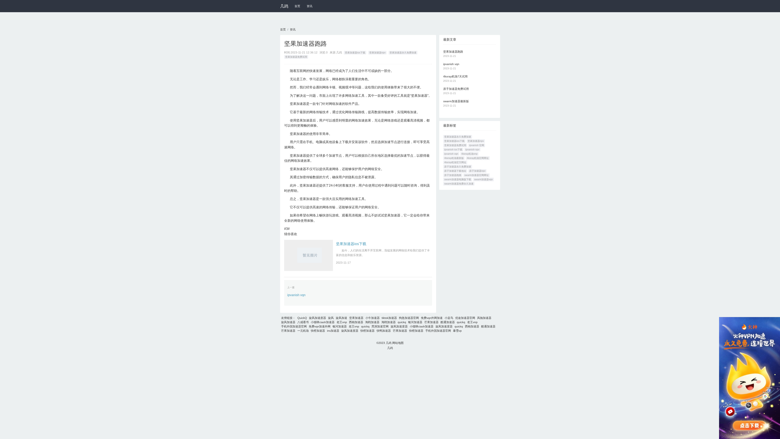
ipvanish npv (472, 149)
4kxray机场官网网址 (478, 158)
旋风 (331, 317)
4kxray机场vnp (469, 153)
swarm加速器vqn (483, 179)
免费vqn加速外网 (319, 326)
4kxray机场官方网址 (455, 162)
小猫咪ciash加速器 (323, 322)
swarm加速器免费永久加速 (458, 183)
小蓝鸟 (449, 317)
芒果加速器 (431, 322)
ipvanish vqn (296, 295)
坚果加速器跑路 (453, 51)
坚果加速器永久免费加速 (403, 52)
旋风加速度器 (317, 317)
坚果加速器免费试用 (296, 56)
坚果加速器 (356, 317)
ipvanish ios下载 (453, 149)
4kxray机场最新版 (454, 158)
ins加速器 (333, 330)
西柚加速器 (356, 322)
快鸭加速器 (384, 330)
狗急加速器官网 (409, 317)
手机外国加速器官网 (294, 326)
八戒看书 (303, 322)
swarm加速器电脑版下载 (457, 179)
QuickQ (302, 317)
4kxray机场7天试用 (455, 76)
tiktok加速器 (389, 317)
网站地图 (398, 342)
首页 (297, 6)
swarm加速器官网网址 (476, 175)
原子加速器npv (477, 171)
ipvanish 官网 (476, 145)
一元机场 (303, 330)
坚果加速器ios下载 (355, 52)
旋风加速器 (288, 322)
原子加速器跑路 (452, 175)
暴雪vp (457, 330)
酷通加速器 (448, 322)
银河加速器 (415, 322)
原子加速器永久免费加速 (457, 166)
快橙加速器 (318, 330)
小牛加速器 (372, 317)
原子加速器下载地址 (455, 171)
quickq (402, 322)
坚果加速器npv (377, 52)
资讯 (309, 6)
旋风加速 (341, 317)
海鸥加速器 (372, 322)
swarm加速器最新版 (456, 101)
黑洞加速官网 (380, 326)
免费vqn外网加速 (432, 317)
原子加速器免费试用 (456, 88)
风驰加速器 (484, 317)
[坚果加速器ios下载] (308, 255)
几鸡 (284, 6)
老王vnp (342, 322)
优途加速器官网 (465, 317)
